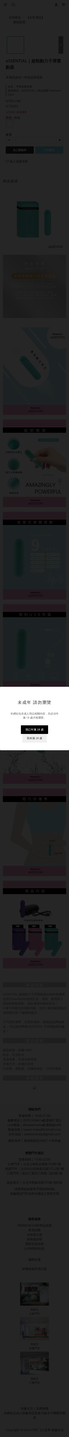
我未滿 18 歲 (34, 738)
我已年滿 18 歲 (34, 729)
